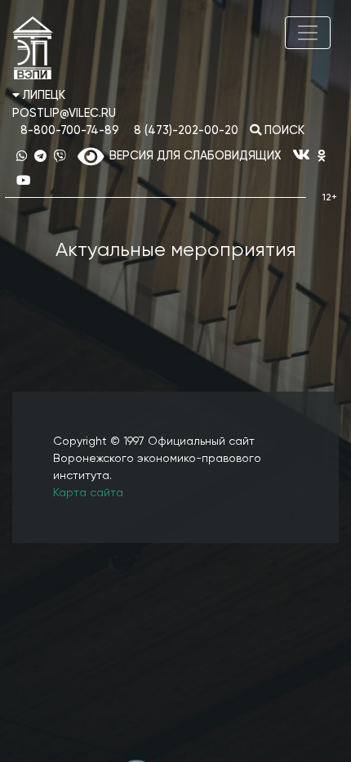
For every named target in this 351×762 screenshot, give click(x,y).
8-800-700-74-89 (69, 131)
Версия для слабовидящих (192, 156)
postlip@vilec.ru (64, 113)
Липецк (42, 95)
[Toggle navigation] (308, 32)
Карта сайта (88, 493)
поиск (282, 131)
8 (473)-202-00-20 (186, 131)
